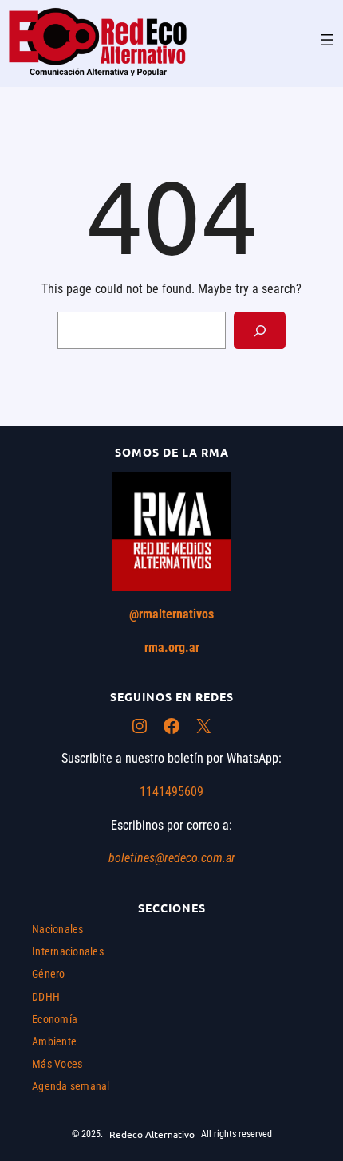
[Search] (260, 330)
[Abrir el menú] (327, 39)
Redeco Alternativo (152, 1134)
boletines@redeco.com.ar (171, 857)
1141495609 (171, 791)
